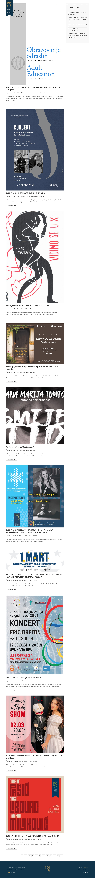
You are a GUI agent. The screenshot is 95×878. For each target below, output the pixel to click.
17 (36, 856)
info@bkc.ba (85, 867)
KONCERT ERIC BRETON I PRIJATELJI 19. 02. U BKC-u (23, 678)
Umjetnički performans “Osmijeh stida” (20, 447)
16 (33, 856)
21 (51, 856)
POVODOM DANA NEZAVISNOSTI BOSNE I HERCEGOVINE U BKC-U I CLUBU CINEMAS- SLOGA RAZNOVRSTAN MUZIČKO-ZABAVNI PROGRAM (34, 575)
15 (29, 856)
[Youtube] (85, 872)
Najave (33, 92)
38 (58, 856)
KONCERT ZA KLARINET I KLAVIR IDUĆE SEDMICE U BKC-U (25, 193)
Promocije (46, 92)
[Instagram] (87, 872)
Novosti (37, 92)
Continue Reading (11, 104)
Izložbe (25, 839)
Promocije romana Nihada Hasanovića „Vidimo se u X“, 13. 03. (27, 305)
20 (47, 856)
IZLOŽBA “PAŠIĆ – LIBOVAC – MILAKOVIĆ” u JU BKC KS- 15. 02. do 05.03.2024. (32, 836)
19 (43, 856)
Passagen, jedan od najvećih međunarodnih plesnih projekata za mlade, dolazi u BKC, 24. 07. (77, 19)
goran (8, 92)
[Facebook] (83, 872)
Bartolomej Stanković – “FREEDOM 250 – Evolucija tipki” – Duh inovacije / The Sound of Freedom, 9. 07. (77, 35)
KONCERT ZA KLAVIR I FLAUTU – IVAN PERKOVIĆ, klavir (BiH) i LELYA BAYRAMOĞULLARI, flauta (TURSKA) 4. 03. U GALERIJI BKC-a (29, 531)
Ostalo (41, 92)
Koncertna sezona (26, 92)
